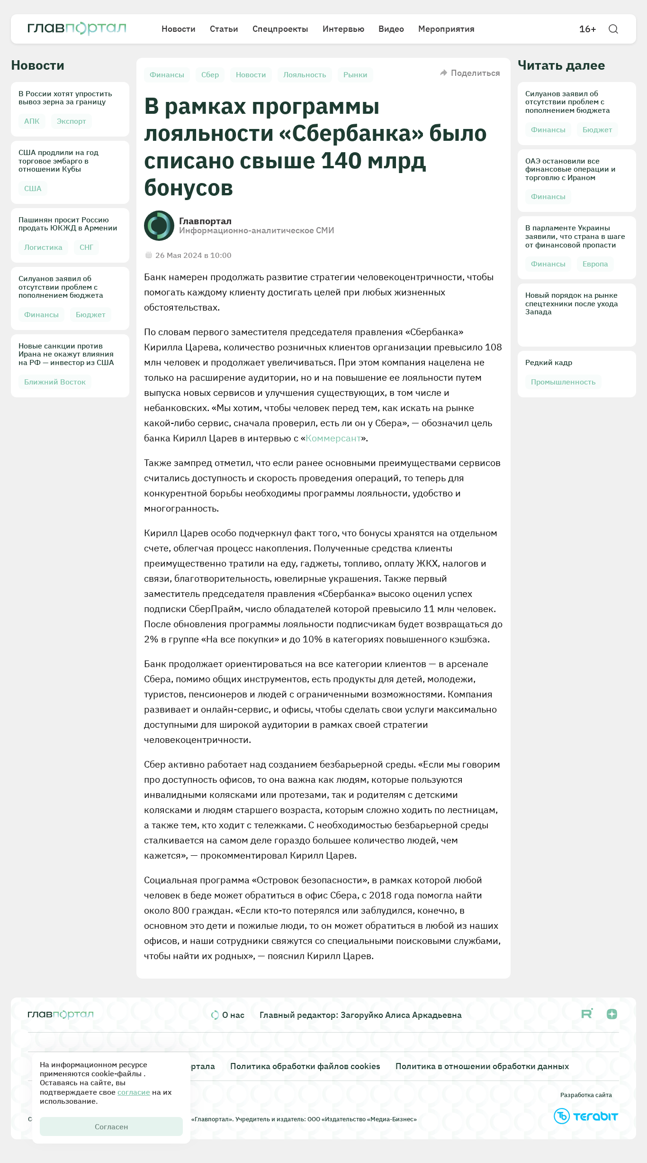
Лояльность (304, 74)
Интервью (343, 28)
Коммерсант (333, 437)
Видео (391, 28)
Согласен (111, 1126)
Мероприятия (446, 28)
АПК (32, 121)
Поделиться (475, 72)
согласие (133, 1092)
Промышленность (563, 381)
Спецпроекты (280, 28)
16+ (587, 29)
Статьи (224, 28)
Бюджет (91, 314)
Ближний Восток (55, 381)
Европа (595, 263)
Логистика (43, 247)
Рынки (355, 74)
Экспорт (71, 121)
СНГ (86, 247)
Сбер (210, 74)
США (33, 188)
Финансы (41, 314)
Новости (179, 28)
